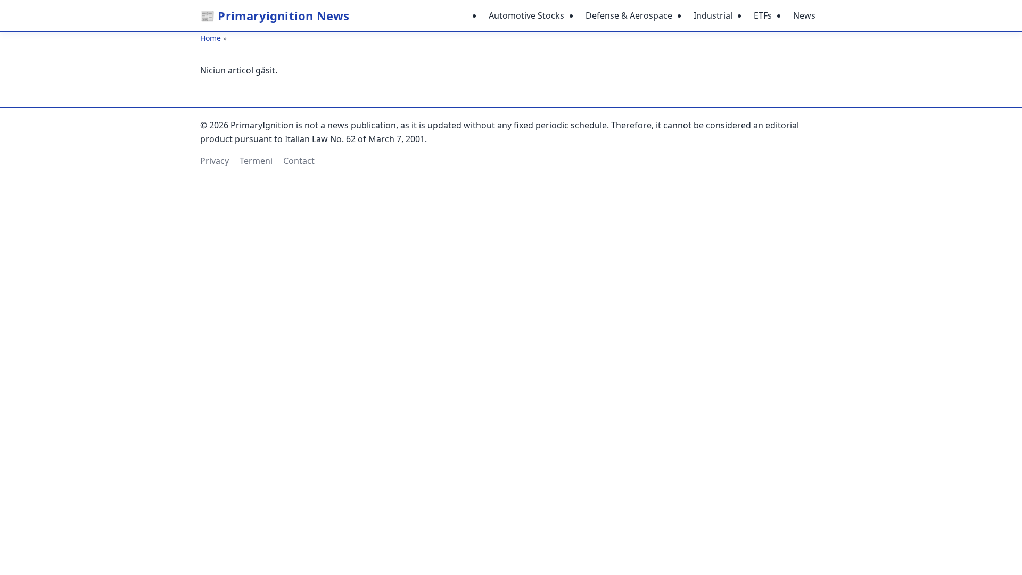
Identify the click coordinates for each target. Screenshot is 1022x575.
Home (210, 38)
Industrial (713, 15)
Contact (299, 161)
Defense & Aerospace (629, 15)
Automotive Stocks (526, 15)
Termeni (256, 161)
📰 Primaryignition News (274, 15)
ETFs (763, 15)
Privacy (214, 161)
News (804, 15)
